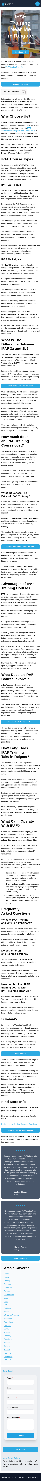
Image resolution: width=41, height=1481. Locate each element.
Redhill (4, 1124)
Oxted (6, 1305)
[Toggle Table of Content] (22, 92)
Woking (7, 1332)
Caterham (33, 1124)
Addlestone (8, 1322)
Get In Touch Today (20, 84)
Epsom (6, 1298)
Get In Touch (20, 1449)
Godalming (8, 1339)
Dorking (17, 1124)
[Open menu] (37, 4)
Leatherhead (9, 1294)
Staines (7, 1343)
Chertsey (7, 1336)
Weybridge (8, 1318)
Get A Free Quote (20, 1258)
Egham (7, 1346)
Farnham (7, 1360)
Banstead (24, 1124)
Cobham (7, 1308)
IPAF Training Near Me (14, 67)
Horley (10, 1124)
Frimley (7, 1349)
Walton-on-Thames (11, 1315)
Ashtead (7, 1291)
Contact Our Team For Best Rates (20, 386)
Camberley (8, 1356)
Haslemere (8, 1353)
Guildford (7, 1325)
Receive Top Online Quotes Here (20, 722)
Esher (6, 1312)
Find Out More (20, 1053)
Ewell (6, 1301)
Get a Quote (19, 52)
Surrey (6, 1329)
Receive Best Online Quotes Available (20, 546)
